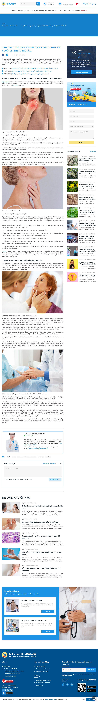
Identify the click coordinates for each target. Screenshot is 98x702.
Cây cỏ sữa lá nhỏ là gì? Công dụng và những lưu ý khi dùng (87, 160)
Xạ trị (4, 251)
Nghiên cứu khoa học (51, 10)
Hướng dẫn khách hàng (38, 10)
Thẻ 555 (65, 10)
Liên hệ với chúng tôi (82, 72)
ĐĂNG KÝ (91, 670)
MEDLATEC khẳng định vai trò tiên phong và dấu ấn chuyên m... (86, 238)
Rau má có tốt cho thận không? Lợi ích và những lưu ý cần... (87, 212)
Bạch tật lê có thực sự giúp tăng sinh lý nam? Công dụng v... (87, 186)
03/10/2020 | (28, 71)
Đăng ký (85, 4)
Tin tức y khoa (14, 26)
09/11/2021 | (31, 68)
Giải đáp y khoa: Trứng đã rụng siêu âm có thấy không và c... (87, 225)
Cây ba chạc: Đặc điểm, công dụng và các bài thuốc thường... (87, 173)
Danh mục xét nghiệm (74, 10)
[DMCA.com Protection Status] (7, 691)
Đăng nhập (93, 4)
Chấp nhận (90, 699)
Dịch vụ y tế (27, 10)
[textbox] (81, 126)
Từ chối (83, 699)
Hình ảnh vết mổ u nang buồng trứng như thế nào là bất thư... (87, 264)
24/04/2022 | (26, 74)
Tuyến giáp (5, 82)
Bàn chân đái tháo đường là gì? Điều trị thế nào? (40, 522)
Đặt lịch (48, 611)
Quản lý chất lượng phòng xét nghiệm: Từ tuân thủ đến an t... (87, 251)
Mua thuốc (84, 10)
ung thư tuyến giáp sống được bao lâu (26, 456)
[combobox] (81, 126)
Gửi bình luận (54, 479)
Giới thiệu (20, 10)
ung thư (15, 85)
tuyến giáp (41, 456)
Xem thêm (93, 151)
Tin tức (60, 10)
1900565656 (7, 666)
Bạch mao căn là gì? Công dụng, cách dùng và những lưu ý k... (86, 199)
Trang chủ (5, 26)
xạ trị (14, 456)
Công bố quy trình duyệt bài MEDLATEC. (37, 448)
